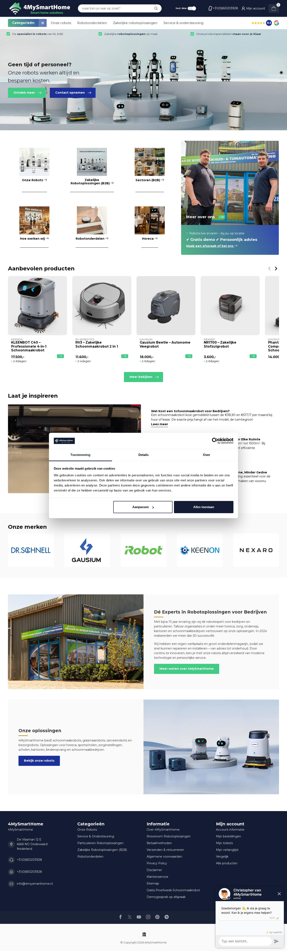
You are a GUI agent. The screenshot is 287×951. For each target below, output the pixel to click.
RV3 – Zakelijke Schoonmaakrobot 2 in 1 (96, 344)
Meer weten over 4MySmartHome (186, 669)
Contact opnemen (70, 92)
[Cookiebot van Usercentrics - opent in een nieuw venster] (215, 441)
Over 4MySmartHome (163, 829)
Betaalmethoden (159, 843)
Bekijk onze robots (39, 760)
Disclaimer (154, 870)
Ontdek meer (24, 92)
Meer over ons (200, 217)
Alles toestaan (203, 507)
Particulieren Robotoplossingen (100, 843)
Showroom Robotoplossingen (169, 836)
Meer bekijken (140, 377)
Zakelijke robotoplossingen (135, 23)
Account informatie (230, 829)
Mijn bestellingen (228, 836)
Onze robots (61, 23)
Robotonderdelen (92, 23)
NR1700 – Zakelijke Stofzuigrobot (220, 344)
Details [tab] (143, 455)
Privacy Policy (157, 863)
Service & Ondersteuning (95, 836)
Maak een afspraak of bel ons (210, 246)
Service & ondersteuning (183, 23)
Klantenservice (157, 877)
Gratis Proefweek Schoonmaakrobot (173, 890)
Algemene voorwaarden (164, 856)
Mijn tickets (224, 843)
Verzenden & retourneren (165, 850)
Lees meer (159, 424)
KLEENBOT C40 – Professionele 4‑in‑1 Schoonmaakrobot (28, 346)
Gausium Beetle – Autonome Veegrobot (165, 344)
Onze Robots (87, 829)
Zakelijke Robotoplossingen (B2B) (102, 850)
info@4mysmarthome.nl (35, 884)
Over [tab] (206, 455)
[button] (281, 72)
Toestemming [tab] (80, 455)
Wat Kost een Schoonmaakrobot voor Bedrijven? (190, 411)
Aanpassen (140, 507)
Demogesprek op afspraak (166, 897)
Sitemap (153, 883)
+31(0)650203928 (225, 8)
